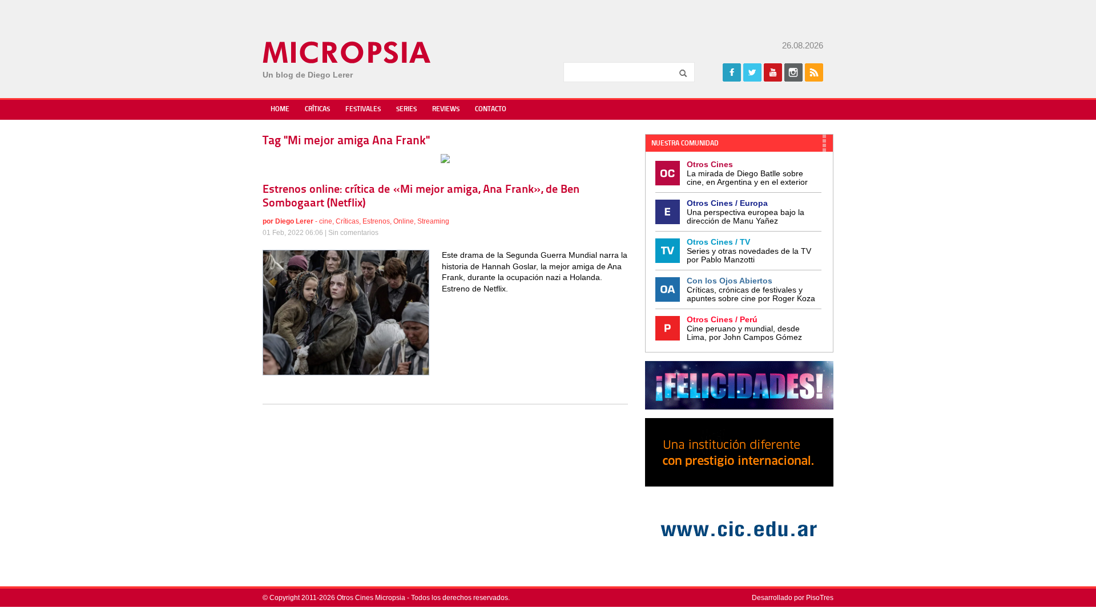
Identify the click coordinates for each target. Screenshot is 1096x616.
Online (403, 221)
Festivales (363, 109)
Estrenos (376, 221)
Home (280, 109)
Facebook (732, 72)
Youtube (773, 72)
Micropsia (347, 52)
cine (325, 221)
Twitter (752, 72)
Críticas (317, 109)
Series (406, 109)
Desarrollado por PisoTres (792, 598)
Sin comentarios (353, 233)
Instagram (793, 72)
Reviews (446, 109)
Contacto (490, 109)
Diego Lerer (294, 221)
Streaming (433, 221)
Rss (814, 72)
